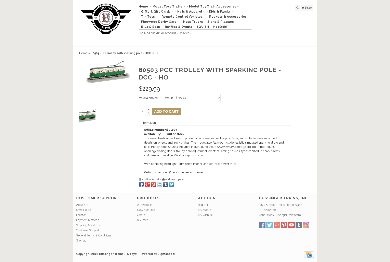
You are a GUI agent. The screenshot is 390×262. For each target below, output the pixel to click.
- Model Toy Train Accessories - (213, 6)
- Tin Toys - (148, 16)
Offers (141, 215)
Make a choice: (149, 98)
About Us (82, 204)
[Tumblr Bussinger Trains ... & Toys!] (299, 225)
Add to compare (174, 179)
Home (143, 6)
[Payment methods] (309, 254)
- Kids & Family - (220, 11)
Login (142, 33)
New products (146, 210)
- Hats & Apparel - (190, 11)
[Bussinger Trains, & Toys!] (106, 22)
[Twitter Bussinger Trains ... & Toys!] (269, 225)
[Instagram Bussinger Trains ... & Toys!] (306, 225)
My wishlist (205, 215)
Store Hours (83, 210)
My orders (204, 210)
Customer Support (87, 230)
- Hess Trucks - (193, 22)
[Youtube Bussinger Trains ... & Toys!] (291, 225)
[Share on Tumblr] (165, 184)
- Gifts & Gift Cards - (156, 11)
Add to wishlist (150, 179)
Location (81, 215)
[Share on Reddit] (159, 184)
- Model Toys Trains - (167, 6)
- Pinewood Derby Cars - (159, 22)
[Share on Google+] (147, 184)
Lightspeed (166, 254)
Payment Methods (87, 220)
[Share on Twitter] (171, 184)
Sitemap (81, 240)
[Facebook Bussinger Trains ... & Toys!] (262, 225)
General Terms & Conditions (93, 235)
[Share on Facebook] (141, 184)
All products (144, 204)
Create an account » (165, 33)
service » (185, 33)
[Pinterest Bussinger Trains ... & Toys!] (284, 225)
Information (148, 122)
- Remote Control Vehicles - (182, 16)
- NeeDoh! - (220, 27)
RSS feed (142, 220)
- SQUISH (201, 27)
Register (203, 204)
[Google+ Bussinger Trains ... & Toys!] (277, 225)
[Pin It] (153, 184)
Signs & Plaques (220, 22)
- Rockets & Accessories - (228, 16)
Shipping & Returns (88, 225)
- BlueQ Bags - (151, 27)
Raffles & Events (178, 27)
